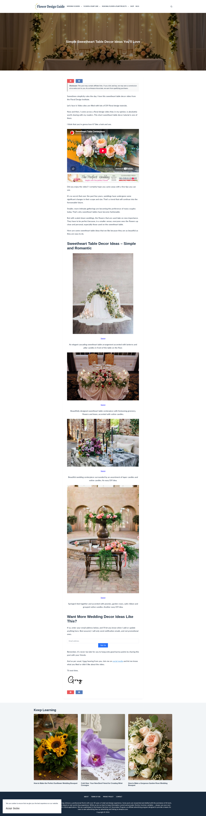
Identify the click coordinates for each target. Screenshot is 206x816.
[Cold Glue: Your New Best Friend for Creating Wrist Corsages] (103, 747)
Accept (9, 808)
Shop (132, 6)
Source (103, 338)
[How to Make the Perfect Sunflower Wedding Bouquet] (56, 747)
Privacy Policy (108, 796)
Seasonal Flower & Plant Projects (114, 6)
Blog (137, 6)
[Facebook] (79, 81)
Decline (16, 808)
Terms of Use (95, 796)
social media (118, 661)
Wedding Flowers (73, 6)
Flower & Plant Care (91, 6)
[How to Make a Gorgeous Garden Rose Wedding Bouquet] (150, 747)
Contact (119, 796)
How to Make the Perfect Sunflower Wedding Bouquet (55, 783)
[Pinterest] (70, 81)
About (86, 796)
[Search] (171, 6)
